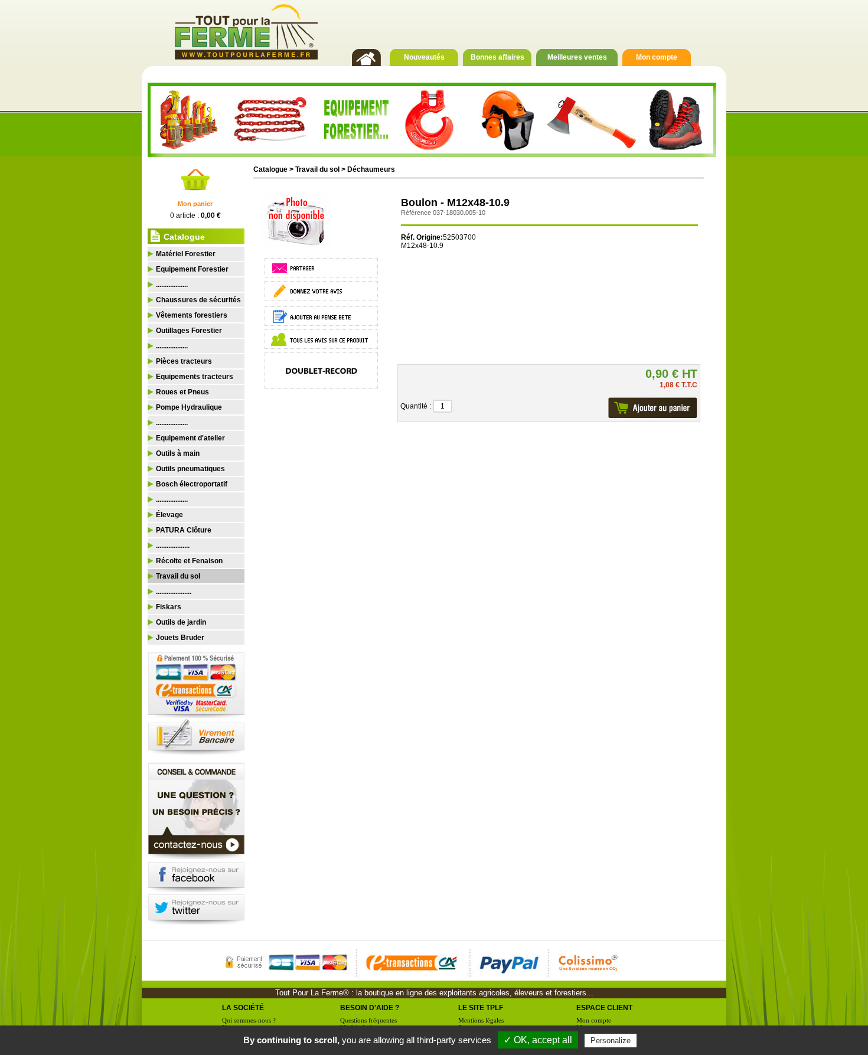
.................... (173, 591)
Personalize (610, 1040)
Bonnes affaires (497, 57)
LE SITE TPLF (480, 1008)
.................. (172, 284)
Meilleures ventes (577, 57)
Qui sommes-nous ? (249, 1020)
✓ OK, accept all (538, 1040)
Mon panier (195, 203)
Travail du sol (317, 169)
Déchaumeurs (371, 169)
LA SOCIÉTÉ (243, 1008)
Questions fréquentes (368, 1020)
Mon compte (656, 57)
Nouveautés (424, 57)
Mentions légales (481, 1020)
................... (173, 545)
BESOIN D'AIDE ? (369, 1008)
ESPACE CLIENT (604, 1008)
